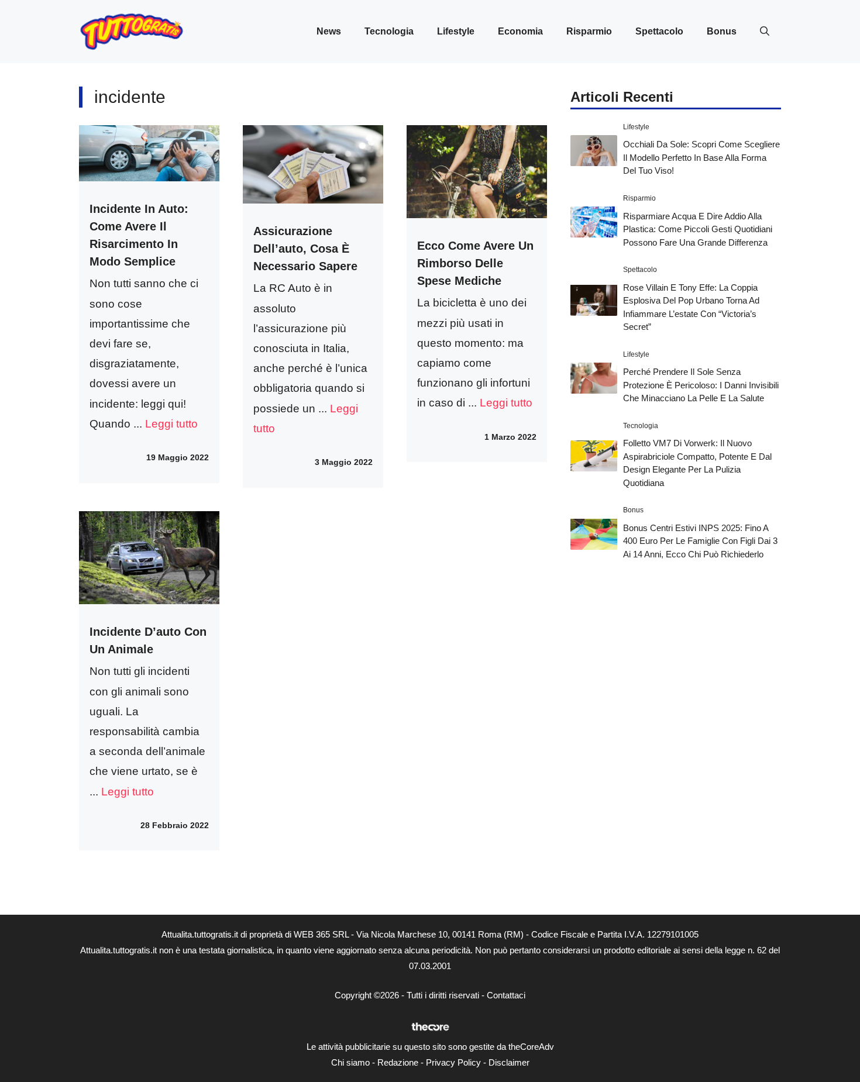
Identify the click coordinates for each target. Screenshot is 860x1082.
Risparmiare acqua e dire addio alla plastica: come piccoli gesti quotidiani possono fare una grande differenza (697, 229)
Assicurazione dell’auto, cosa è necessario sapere (305, 249)
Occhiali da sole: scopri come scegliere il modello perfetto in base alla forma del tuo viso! (701, 157)
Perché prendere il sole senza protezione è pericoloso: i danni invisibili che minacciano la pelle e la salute (701, 385)
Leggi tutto (171, 424)
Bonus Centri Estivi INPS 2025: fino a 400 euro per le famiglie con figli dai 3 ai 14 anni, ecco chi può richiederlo (700, 541)
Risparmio (589, 31)
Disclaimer (509, 1062)
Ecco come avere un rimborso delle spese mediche (475, 263)
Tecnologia (389, 31)
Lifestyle (455, 31)
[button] (764, 31)
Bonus (722, 31)
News (329, 31)
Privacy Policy (453, 1062)
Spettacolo (659, 31)
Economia (520, 31)
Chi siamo (350, 1062)
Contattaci (506, 995)
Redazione (397, 1062)
